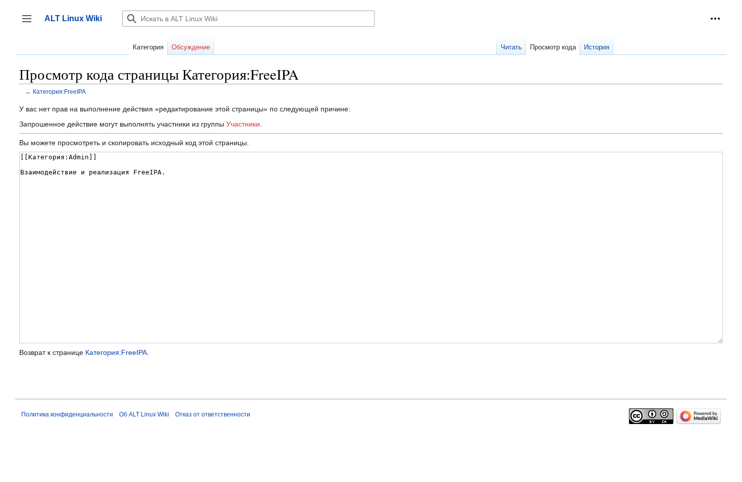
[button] (715, 18)
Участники (243, 124)
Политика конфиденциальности (67, 414)
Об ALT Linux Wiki (144, 414)
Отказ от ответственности (212, 414)
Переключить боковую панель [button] (30, 23)
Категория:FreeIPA (59, 91)
